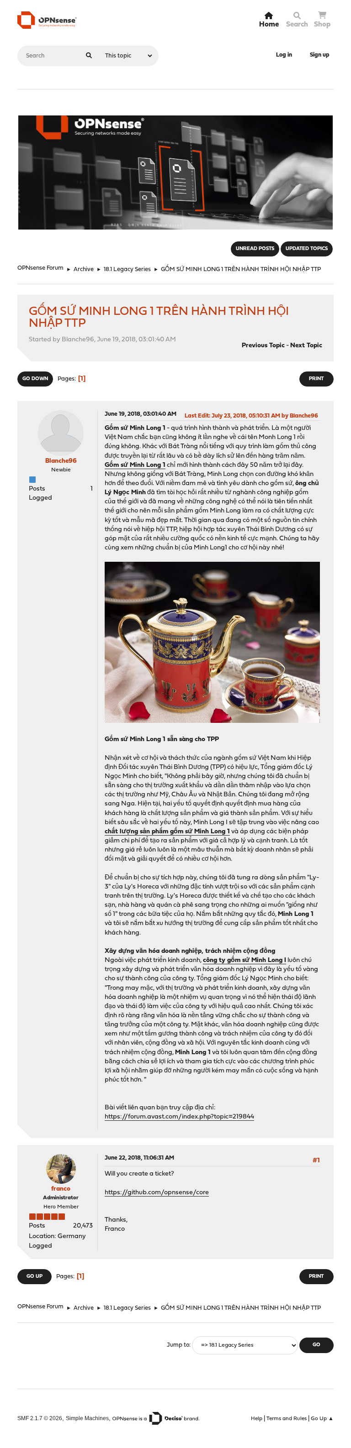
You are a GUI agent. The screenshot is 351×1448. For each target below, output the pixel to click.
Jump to (178, 1345)
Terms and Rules (286, 1419)
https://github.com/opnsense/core (157, 1192)
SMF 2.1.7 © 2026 (39, 1418)
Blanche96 (61, 461)
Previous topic (263, 345)
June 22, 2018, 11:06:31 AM (139, 1158)
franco (60, 1189)
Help (256, 1419)
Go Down (35, 379)
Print (316, 379)
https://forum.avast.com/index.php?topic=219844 (179, 1116)
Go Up (35, 1276)
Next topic (306, 345)
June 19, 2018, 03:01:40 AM (140, 414)
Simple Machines (87, 1418)
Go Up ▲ (322, 1419)
